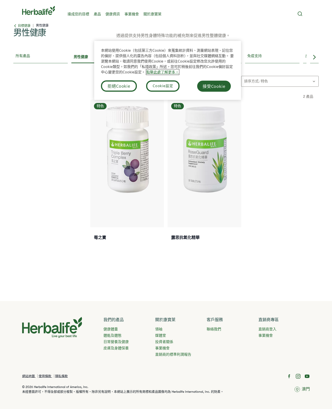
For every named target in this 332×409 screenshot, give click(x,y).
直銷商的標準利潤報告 (173, 355)
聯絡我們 (214, 329)
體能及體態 (112, 336)
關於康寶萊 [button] (152, 14)
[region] (167, 70)
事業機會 (131, 14)
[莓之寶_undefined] (127, 175)
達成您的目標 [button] (78, 14)
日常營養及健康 (116, 342)
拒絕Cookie (119, 86)
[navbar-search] (300, 13)
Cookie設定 (163, 85)
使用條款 (45, 376)
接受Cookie (214, 86)
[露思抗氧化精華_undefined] (204, 175)
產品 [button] (97, 14)
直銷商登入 (267, 329)
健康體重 (110, 329)
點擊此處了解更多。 (162, 72)
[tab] (40, 57)
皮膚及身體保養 (116, 348)
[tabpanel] (166, 171)
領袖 (158, 329)
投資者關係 (164, 342)
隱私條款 (61, 376)
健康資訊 (112, 14)
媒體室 (160, 336)
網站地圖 (29, 376)
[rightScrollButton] (314, 57)
